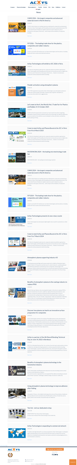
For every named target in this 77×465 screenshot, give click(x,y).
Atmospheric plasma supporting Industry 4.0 (42, 257)
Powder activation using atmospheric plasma (42, 85)
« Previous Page (3, 445)
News (53, 7)
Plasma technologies (21, 7)
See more (29, 36)
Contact (63, 7)
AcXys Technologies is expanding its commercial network (46, 426)
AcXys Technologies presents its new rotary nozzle (44, 216)
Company (12, 7)
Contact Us (72, 462)
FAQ (49, 7)
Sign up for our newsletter (54, 449)
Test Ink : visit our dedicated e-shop (39, 408)
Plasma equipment (32, 7)
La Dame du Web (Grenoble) (40, 464)
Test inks (40, 7)
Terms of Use (54, 452)
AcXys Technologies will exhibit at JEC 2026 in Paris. (45, 64)
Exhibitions (58, 7)
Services (45, 7)
